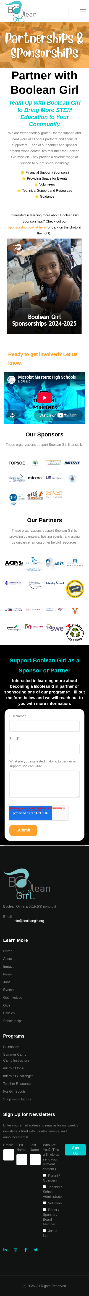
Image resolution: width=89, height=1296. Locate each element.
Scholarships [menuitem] (13, 1021)
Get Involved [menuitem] (12, 997)
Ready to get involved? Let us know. (43, 358)
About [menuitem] (7, 959)
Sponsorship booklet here (27, 227)
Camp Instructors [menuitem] (16, 1060)
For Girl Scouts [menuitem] (14, 1091)
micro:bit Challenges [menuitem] (18, 1076)
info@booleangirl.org (29, 921)
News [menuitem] (7, 974)
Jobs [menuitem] (6, 982)
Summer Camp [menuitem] (14, 1054)
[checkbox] (53, 1205)
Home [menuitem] (7, 951)
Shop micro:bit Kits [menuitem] (17, 1099)
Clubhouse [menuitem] (11, 1047)
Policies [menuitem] (9, 1013)
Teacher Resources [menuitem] (17, 1084)
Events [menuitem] (8, 990)
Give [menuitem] (6, 1005)
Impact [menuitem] (8, 966)
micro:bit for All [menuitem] (14, 1068)
